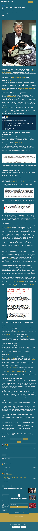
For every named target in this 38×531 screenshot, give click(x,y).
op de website (9, 334)
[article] (19, 491)
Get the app (23, 526)
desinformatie (10, 354)
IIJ (4, 267)
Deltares (29, 260)
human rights (20, 371)
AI (24, 350)
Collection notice (25, 524)
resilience (27, 371)
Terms (22, 524)
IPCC (24, 250)
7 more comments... (5, 481)
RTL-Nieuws (21, 88)
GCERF (18, 331)
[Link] (1, 93)
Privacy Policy (26, 509)
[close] (28, 494)
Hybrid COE (8, 227)
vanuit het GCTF (13, 285)
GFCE (12, 382)
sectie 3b (5, 107)
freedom (9, 371)
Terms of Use (23, 508)
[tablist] (6, 455)
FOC (15, 345)
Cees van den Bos (7, 499)
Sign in (35, 1)
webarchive (10, 353)
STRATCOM (9, 80)
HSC (27, 336)
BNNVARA (4, 89)
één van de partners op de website (17, 281)
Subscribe (30, 1)
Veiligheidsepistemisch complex (19, 77)
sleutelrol (10, 258)
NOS (26, 88)
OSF (25, 341)
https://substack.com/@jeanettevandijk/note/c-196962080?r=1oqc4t (15, 477)
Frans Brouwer (6, 463)
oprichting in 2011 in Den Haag (8, 358)
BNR (28, 88)
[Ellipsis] (35, 463)
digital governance (18, 350)
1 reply (6, 470)
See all (4, 510)
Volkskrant (31, 88)
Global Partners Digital (19, 348)
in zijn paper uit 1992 (18, 142)
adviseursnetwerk (13, 367)
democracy (14, 371)
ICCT (24, 216)
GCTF (19, 180)
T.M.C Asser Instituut (14, 181)
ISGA (18, 245)
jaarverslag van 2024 (27, 181)
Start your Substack (16, 526)
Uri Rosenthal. (33, 359)
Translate (4, 5)
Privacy (19, 524)
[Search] (24, 2)
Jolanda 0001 (6, 473)
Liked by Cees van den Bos (8, 464)
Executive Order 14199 (11, 96)
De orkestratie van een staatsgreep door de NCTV (12, 488)
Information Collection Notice (19, 509)
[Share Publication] (27, 2)
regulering (12, 350)
